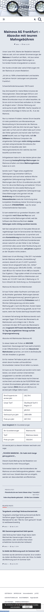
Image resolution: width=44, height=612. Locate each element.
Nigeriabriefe (34, 598)
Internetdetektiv (28, 593)
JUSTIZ (36, 593)
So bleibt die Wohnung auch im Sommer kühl (20, 551)
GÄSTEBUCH (8, 593)
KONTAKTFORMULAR (11, 598)
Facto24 (22, 7)
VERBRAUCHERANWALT (22, 602)
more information (15, 607)
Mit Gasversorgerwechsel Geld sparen (17, 531)
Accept (27, 607)
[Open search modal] (40, 19)
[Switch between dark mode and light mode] (35, 19)
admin (17, 44)
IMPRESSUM (17, 593)
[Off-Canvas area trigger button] (3, 19)
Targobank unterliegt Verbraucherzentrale (19, 511)
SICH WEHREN (9, 602)
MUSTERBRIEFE (24, 598)
